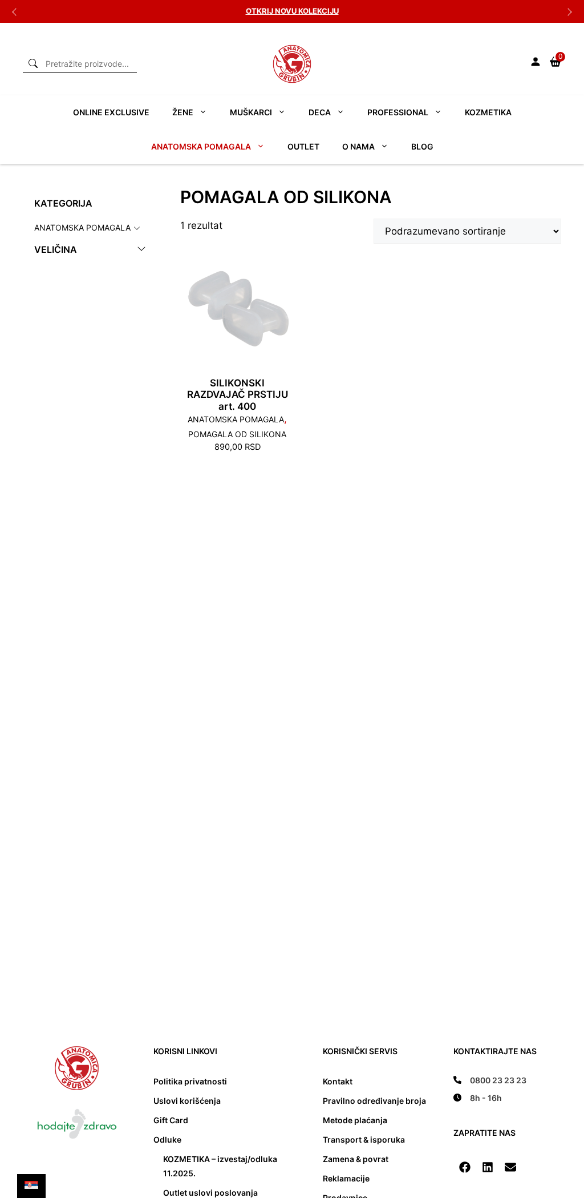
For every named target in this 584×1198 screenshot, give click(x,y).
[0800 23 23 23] (489, 1080)
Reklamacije (346, 1178)
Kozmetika (488, 112)
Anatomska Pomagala (82, 227)
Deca (320, 112)
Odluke (167, 1139)
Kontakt (337, 1081)
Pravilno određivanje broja (374, 1101)
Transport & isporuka (364, 1139)
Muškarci (251, 112)
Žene (182, 112)
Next (569, 11)
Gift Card (170, 1120)
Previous (14, 11)
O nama (358, 146)
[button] (464, 1167)
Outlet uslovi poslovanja (210, 1192)
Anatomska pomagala (201, 146)
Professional (397, 112)
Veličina (55, 249)
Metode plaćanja (355, 1120)
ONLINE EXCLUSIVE (111, 112)
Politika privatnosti (190, 1081)
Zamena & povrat (355, 1159)
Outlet (303, 146)
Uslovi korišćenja (187, 1101)
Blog (422, 146)
